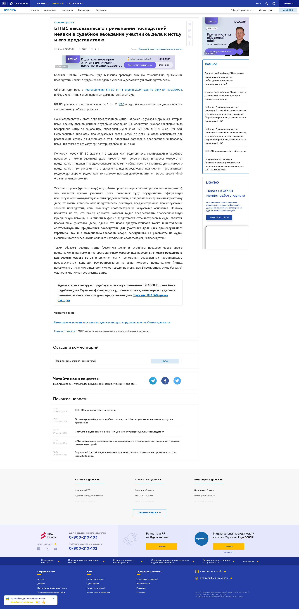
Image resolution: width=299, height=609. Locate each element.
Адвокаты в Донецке (144, 501)
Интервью (67, 10)
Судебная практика (64, 22)
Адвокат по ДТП (82, 490)
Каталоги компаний (96, 588)
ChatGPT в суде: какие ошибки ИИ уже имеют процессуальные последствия (119, 431)
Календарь (84, 10)
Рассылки (141, 588)
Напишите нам (143, 584)
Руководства (93, 584)
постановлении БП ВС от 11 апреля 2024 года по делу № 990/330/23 (133, 89)
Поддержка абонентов (147, 579)
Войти (165, 361)
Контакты (141, 592)
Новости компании (95, 579)
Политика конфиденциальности (52, 588)
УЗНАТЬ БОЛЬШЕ (219, 217)
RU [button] (257, 3)
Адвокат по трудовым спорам (89, 496)
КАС (121, 104)
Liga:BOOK (288, 10)
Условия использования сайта (51, 592)
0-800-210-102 (83, 548)
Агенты (40, 579)
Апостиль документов (85, 501)
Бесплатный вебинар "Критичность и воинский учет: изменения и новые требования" (225, 95)
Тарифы (161, 546)
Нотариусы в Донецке (204, 496)
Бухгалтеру (75, 3)
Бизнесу (43, 3)
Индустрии (266, 10)
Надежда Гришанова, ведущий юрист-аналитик (160, 49)
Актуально (101, 10)
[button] (4, 3)
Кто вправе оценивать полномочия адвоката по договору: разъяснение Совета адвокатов (112, 322)
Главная (58, 331)
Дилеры (41, 584)
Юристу (57, 3)
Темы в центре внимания (98, 592)
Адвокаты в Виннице (144, 490)
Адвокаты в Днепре (144, 496)
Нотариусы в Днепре (204, 490)
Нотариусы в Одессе (204, 501)
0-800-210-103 (83, 537)
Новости (34, 10)
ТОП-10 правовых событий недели (95, 409)
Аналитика (50, 10)
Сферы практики (241, 10)
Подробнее (229, 552)
